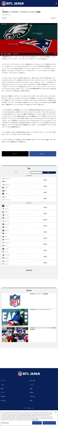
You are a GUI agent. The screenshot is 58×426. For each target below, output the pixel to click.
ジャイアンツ (7, 230)
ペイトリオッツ (7, 184)
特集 (31, 400)
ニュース (3, 380)
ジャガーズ (6, 227)
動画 (2, 388)
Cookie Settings (5, 422)
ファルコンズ (7, 218)
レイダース (6, 193)
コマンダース (7, 205)
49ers (5, 190)
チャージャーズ (7, 199)
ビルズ (6, 181)
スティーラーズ (7, 178)
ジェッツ (6, 233)
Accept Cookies (37, 422)
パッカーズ (6, 257)
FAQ (33, 408)
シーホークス (7, 242)
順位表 (31, 392)
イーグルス (6, 251)
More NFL (3, 400)
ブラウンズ (6, 187)
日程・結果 (32, 380)
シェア (43, 153)
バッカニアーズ (7, 224)
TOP (25, 408)
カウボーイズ (7, 239)
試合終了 (45, 180)
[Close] (55, 412)
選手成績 (3, 396)
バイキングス (7, 261)
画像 (31, 388)
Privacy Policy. (35, 419)
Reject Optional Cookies (49, 422)
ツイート (16, 153)
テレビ (31, 384)
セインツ (6, 236)
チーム (2, 392)
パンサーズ (6, 214)
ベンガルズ (6, 248)
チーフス (6, 245)
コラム (2, 384)
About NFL (32, 396)
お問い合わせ (29, 408)
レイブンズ (6, 208)
